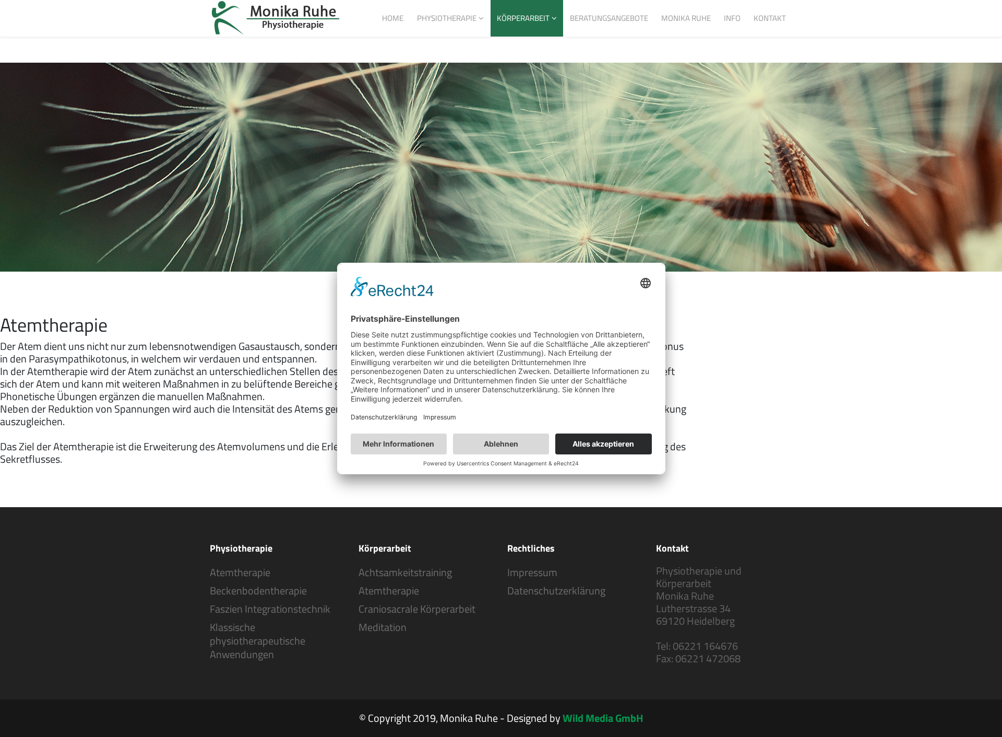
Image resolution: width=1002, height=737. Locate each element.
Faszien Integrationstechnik (270, 609)
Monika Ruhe (686, 18)
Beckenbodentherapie (258, 591)
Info (732, 18)
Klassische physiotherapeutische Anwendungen (257, 640)
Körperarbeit (523, 18)
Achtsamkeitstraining (405, 572)
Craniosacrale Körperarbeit (417, 609)
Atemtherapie (240, 572)
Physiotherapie (446, 18)
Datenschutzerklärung (556, 591)
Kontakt (770, 18)
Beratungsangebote (609, 18)
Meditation (383, 627)
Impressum (532, 572)
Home (392, 18)
